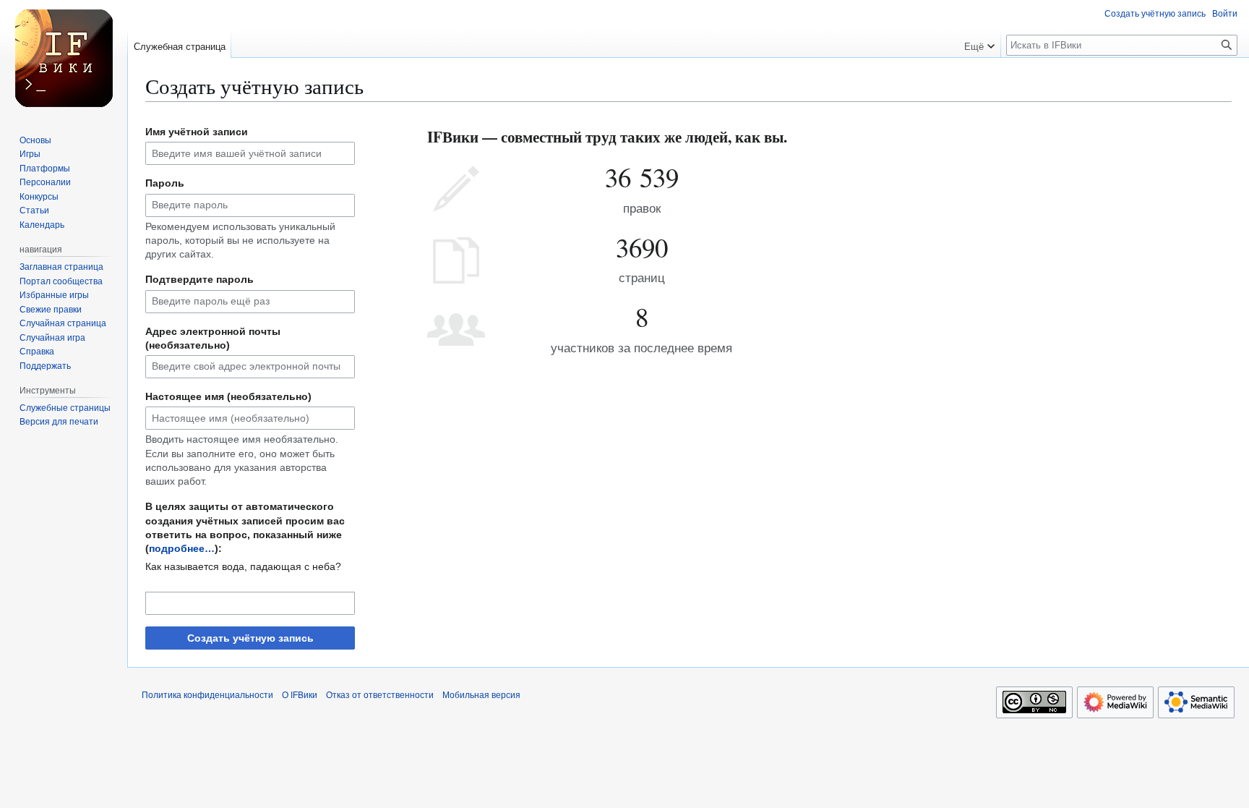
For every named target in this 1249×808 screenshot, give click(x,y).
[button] (979, 43)
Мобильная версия (481, 695)
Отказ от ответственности (380, 695)
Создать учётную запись (250, 638)
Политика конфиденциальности (207, 695)
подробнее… (182, 548)
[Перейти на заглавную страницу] (63, 58)
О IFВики (299, 695)
